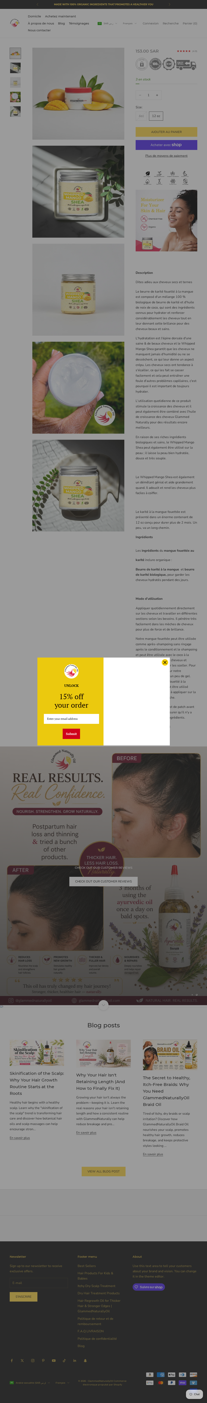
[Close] (165, 662)
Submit (71, 734)
